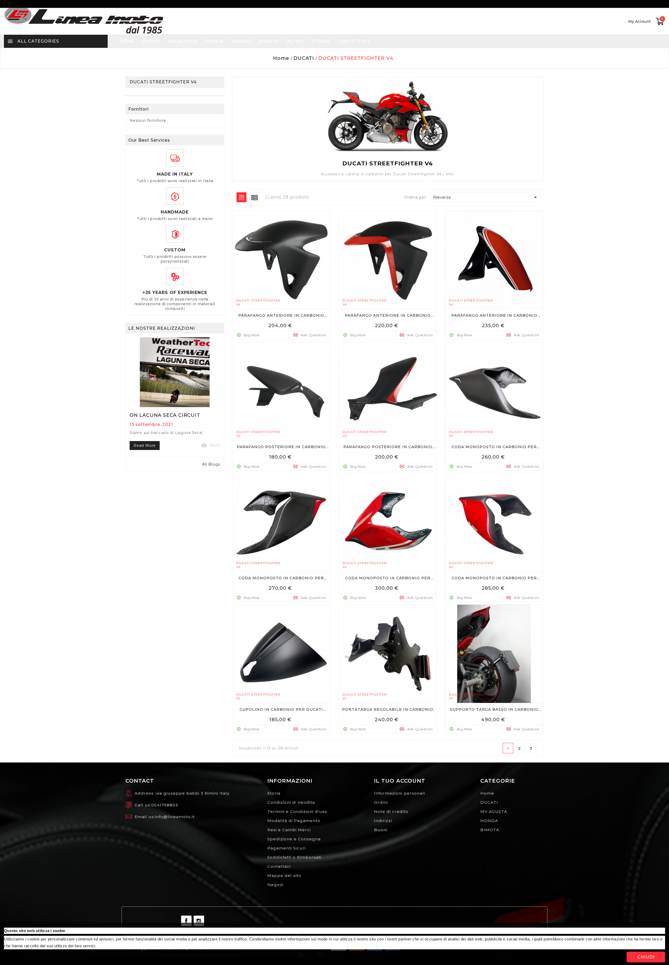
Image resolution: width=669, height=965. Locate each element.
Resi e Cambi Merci (289, 829)
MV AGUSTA (493, 811)
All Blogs (211, 464)
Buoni (380, 829)
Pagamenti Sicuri (286, 848)
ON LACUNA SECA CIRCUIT (165, 415)
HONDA (489, 820)
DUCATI (489, 802)
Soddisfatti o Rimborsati (294, 857)
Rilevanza (486, 197)
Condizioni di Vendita (291, 802)
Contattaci (279, 866)
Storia (273, 793)
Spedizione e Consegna (294, 838)
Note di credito (391, 811)
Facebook (186, 921)
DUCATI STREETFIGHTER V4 (163, 81)
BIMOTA (489, 829)
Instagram (199, 921)
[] (286, 323)
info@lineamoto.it (175, 816)
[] (254, 196)
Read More (145, 445)
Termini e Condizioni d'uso (297, 811)
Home (487, 793)
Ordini (381, 802)
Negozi (275, 884)
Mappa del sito (284, 875)
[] (241, 196)
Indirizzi (383, 820)
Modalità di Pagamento (293, 820)
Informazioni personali (399, 793)
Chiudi (646, 957)
